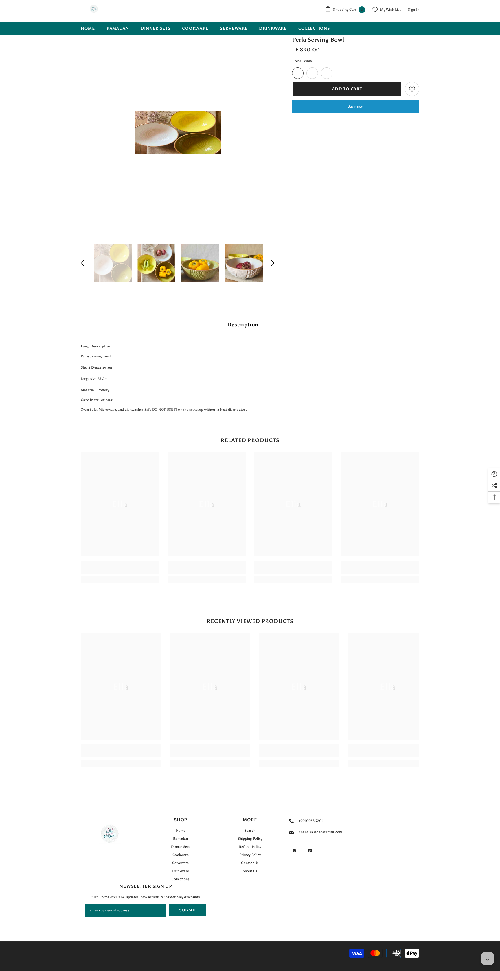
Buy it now (356, 106)
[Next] (273, 263)
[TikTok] (309, 850)
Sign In (413, 10)
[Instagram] (294, 850)
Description (243, 324)
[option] (178, 132)
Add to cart (346, 88)
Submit (187, 910)
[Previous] (82, 263)
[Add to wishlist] (412, 89)
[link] (120, 570)
